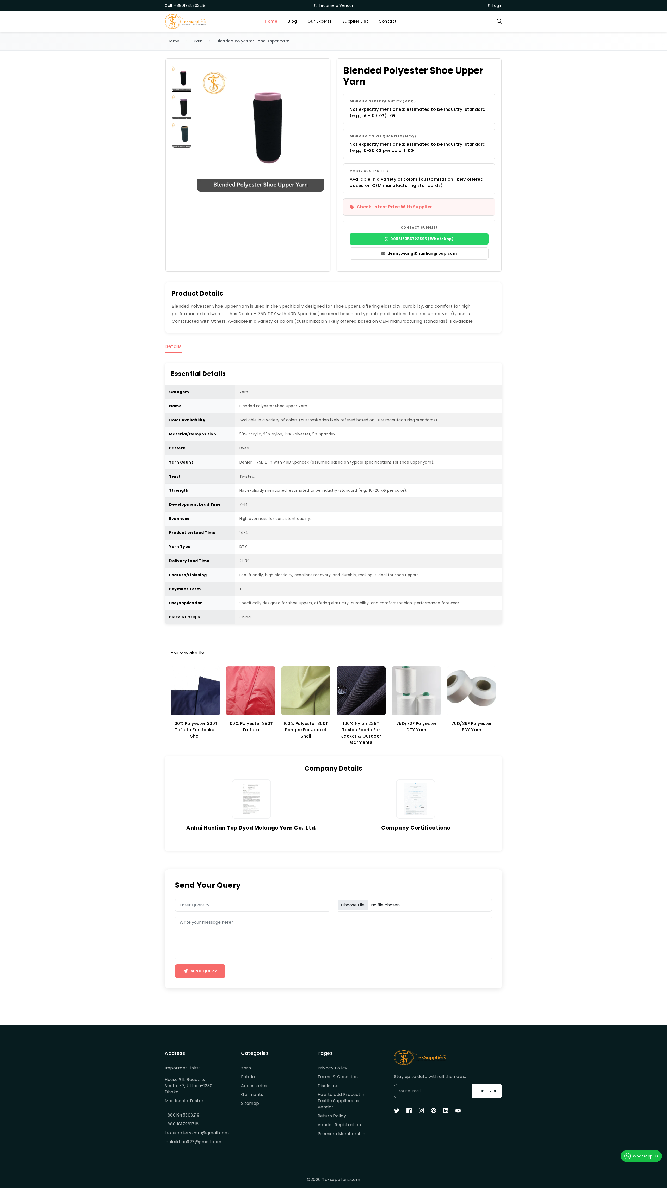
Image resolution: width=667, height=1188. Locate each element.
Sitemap (250, 1103)
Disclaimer (329, 1086)
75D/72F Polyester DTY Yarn (416, 727)
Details (173, 347)
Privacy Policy (333, 1068)
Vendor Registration (339, 1125)
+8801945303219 (182, 1115)
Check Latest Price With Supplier (394, 207)
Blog (292, 21)
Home (271, 21)
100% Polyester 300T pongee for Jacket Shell (305, 730)
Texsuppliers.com (341, 1180)
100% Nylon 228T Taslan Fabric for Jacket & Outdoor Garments (361, 733)
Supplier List (355, 21)
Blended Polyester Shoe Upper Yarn (253, 41)
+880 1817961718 (182, 1124)
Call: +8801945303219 (185, 5)
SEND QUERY (203, 971)
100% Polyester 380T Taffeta (250, 727)
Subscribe (487, 1091)
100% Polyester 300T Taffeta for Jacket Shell (195, 730)
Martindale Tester (184, 1101)
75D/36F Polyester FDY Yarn (472, 727)
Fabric (248, 1077)
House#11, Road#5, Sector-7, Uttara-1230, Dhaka (189, 1085)
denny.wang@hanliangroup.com (422, 253)
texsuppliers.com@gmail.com (190, 1133)
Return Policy (332, 1116)
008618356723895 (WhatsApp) (422, 238)
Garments (252, 1095)
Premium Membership (342, 1134)
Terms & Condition (338, 1077)
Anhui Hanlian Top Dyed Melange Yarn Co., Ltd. (251, 827)
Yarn (198, 41)
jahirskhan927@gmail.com (190, 1142)
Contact (388, 21)
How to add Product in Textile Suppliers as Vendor (342, 1101)
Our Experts (319, 21)
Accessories (254, 1086)
